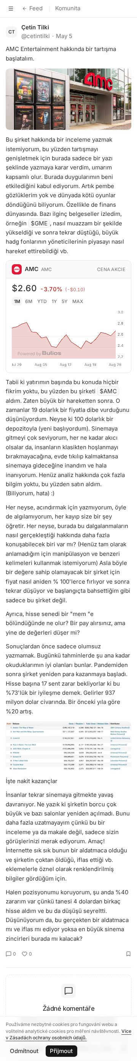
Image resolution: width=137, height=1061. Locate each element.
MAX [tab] (77, 301)
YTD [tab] (42, 301)
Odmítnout (24, 1051)
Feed (36, 8)
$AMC (108, 391)
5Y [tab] (64, 301)
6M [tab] (28, 301)
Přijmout (61, 1051)
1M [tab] (17, 301)
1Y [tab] (54, 301)
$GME (39, 223)
